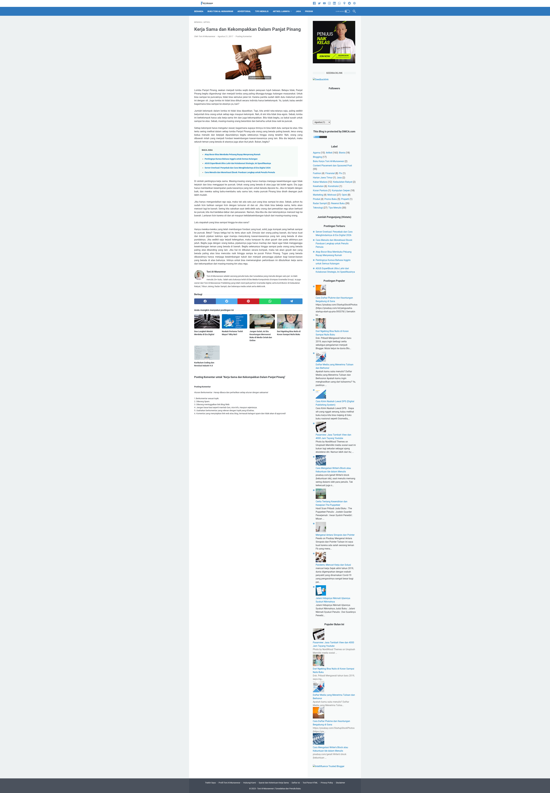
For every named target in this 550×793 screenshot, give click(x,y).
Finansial (330, 173)
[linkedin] (334, 3)
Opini (344, 194)
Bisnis (342, 152)
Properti (345, 199)
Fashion (317, 173)
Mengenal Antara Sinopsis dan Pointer (335, 535)
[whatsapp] (339, 3)
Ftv (340, 173)
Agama (316, 152)
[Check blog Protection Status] (320, 137)
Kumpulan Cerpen (341, 190)
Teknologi (318, 207)
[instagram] (329, 3)
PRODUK (309, 11)
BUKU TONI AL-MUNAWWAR (220, 11)
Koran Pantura (320, 190)
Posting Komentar (244, 36)
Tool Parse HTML (310, 783)
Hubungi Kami (249, 783)
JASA (298, 11)
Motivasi (331, 194)
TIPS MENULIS (262, 11)
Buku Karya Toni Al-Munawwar (328, 161)
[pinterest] (354, 3)
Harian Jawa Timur (322, 177)
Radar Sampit (320, 203)
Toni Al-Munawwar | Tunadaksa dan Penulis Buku (279, 788)
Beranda (198, 11)
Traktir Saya (210, 783)
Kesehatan (318, 186)
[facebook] (314, 3)
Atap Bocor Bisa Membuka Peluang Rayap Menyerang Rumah (232, 154)
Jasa (339, 177)
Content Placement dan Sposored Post (332, 165)
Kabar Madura (320, 182)
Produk (316, 199)
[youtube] (324, 3)
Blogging (317, 157)
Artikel (329, 152)
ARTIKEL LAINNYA (281, 11)
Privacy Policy (327, 783)
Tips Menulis (334, 207)
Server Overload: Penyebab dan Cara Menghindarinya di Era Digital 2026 (238, 168)
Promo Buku (330, 199)
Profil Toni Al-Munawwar (229, 783)
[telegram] (349, 3)
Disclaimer (340, 783)
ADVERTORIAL (244, 11)
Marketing (318, 194)
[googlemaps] (344, 3)
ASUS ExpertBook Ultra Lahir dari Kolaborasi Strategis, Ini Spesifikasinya (238, 163)
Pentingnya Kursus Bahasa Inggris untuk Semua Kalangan (231, 159)
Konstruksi (333, 186)
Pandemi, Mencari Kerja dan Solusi (333, 564)
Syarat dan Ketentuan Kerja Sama (274, 783)
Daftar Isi (296, 783)
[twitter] (319, 3)
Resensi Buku (338, 203)
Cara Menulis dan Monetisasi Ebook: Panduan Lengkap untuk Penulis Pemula (240, 172)
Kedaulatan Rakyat (342, 182)
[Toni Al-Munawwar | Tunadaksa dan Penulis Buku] (208, 3)
